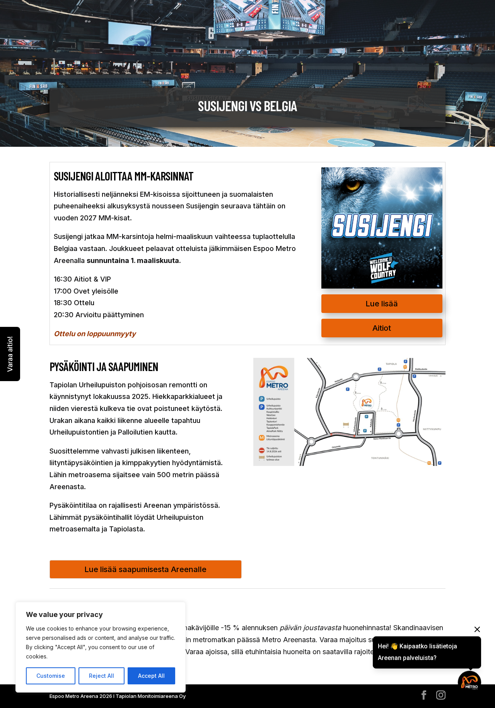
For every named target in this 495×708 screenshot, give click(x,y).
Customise (50, 675)
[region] (100, 647)
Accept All (151, 675)
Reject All (101, 675)
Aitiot (381, 328)
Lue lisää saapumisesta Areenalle (145, 569)
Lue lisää (381, 303)
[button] (10, 354)
